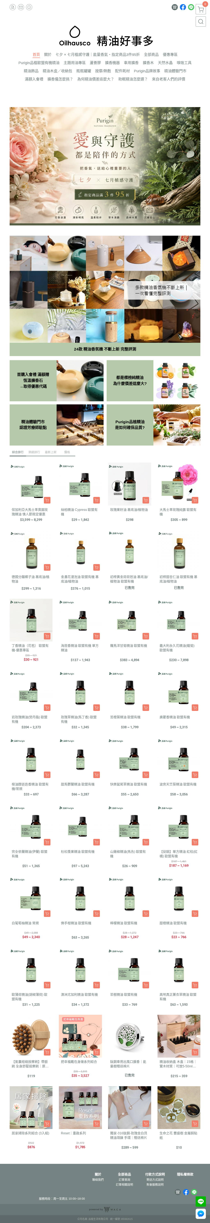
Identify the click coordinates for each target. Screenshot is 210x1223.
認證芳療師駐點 (33, 427)
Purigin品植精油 (130, 422)
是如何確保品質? (130, 427)
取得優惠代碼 (33, 386)
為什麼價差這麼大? (130, 383)
